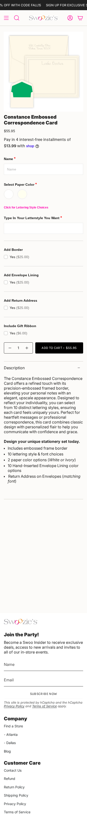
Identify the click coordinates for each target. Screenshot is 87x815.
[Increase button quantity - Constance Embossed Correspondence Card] (27, 347)
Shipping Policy (16, 795)
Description (14, 367)
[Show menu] (6, 17)
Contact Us (13, 770)
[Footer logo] (21, 621)
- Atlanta (11, 734)
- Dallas (10, 743)
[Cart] (80, 17)
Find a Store (13, 726)
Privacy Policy (14, 706)
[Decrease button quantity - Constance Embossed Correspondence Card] (9, 347)
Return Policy (14, 787)
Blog (7, 751)
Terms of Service (44, 706)
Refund (9, 779)
